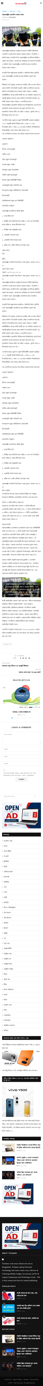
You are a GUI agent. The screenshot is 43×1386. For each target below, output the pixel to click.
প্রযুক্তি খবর (7, 954)
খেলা (5, 887)
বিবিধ (5, 984)
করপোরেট (6, 877)
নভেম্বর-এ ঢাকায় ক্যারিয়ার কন (21, 712)
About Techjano (17, 1379)
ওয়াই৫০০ (9, 1131)
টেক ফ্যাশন (7, 913)
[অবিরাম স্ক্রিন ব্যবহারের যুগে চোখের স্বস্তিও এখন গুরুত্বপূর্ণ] (8, 1175)
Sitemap (26, 1379)
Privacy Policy (34, 1379)
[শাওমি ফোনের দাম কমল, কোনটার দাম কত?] (8, 1321)
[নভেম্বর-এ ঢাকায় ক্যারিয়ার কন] (21, 696)
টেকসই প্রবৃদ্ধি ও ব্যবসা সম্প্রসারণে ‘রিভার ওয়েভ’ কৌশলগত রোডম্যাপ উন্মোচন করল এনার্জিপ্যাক (28, 1160)
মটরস (5, 1000)
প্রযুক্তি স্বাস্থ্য (8, 969)
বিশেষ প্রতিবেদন (9, 989)
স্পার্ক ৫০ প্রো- (33, 1045)
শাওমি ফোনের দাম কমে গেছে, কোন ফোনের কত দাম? (27, 1294)
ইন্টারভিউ (6, 861)
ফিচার (5, 974)
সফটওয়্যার (7, 1020)
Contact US (7, 1379)
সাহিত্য (6, 1030)
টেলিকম (6, 923)
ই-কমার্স (6, 856)
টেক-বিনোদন (7, 918)
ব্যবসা (5, 995)
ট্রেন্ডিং (6, 933)
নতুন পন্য (7, 943)
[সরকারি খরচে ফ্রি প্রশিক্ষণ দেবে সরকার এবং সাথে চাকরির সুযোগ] (8, 1308)
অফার (5, 846)
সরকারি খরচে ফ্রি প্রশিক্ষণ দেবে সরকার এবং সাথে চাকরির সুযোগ (28, 1307)
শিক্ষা (19, 11)
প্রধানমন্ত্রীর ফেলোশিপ (7, 644)
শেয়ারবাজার (7, 1015)
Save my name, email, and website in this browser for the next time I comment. (20, 774)
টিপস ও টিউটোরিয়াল (10, 907)
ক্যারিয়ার (4, 11)
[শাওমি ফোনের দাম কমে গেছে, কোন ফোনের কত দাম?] (8, 1296)
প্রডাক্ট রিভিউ (8, 948)
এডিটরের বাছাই (8, 872)
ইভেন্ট (5, 866)
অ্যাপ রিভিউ (7, 851)
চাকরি (5, 897)
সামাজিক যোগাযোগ (9, 1025)
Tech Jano (20, 1383)
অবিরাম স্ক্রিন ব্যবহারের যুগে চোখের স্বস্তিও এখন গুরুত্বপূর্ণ (27, 1173)
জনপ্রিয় (6, 902)
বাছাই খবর (12, 11)
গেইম (5, 892)
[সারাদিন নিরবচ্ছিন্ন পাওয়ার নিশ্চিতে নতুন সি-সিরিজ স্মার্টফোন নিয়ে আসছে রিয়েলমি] (8, 1148)
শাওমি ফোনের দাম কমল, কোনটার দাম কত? (28, 1319)
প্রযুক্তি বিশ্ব (8, 964)
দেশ (5, 938)
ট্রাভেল (6, 928)
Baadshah (12, 17)
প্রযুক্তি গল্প (7, 959)
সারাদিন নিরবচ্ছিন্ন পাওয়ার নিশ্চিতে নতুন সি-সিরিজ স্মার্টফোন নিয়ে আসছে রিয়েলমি (28, 1146)
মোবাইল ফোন (8, 1005)
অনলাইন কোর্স (8, 841)
